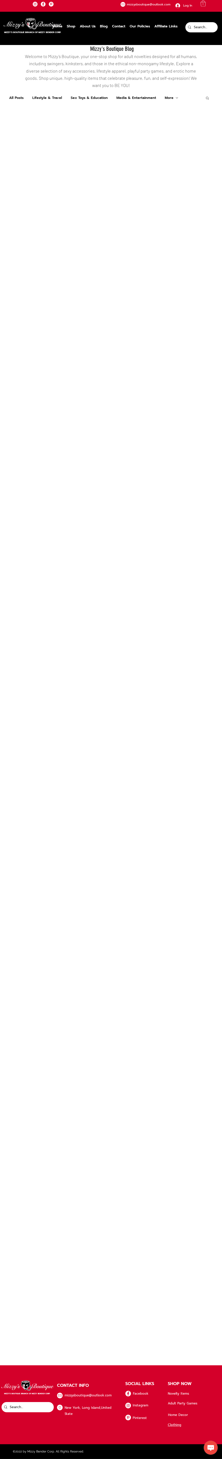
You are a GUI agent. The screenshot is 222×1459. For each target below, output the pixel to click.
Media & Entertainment (136, 98)
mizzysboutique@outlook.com (88, 1395)
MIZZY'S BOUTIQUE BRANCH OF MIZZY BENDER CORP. (32, 32)
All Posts (16, 98)
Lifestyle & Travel (47, 98)
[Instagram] (35, 4)
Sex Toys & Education (89, 98)
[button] (203, 3)
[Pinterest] (51, 4)
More (169, 98)
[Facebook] (43, 4)
